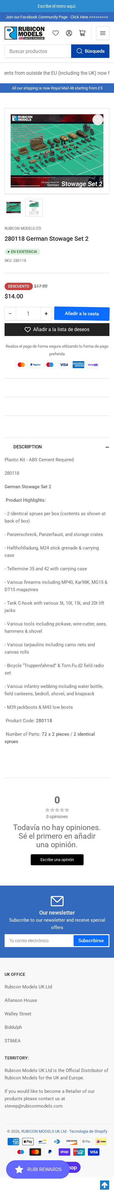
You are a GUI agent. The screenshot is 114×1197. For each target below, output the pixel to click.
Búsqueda (95, 51)
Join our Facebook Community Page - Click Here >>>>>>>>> (57, 17)
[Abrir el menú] (102, 33)
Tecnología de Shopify (88, 1131)
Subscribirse (91, 940)
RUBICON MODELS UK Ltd (43, 1131)
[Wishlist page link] (56, 33)
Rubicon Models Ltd (23, 228)
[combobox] (57, 51)
